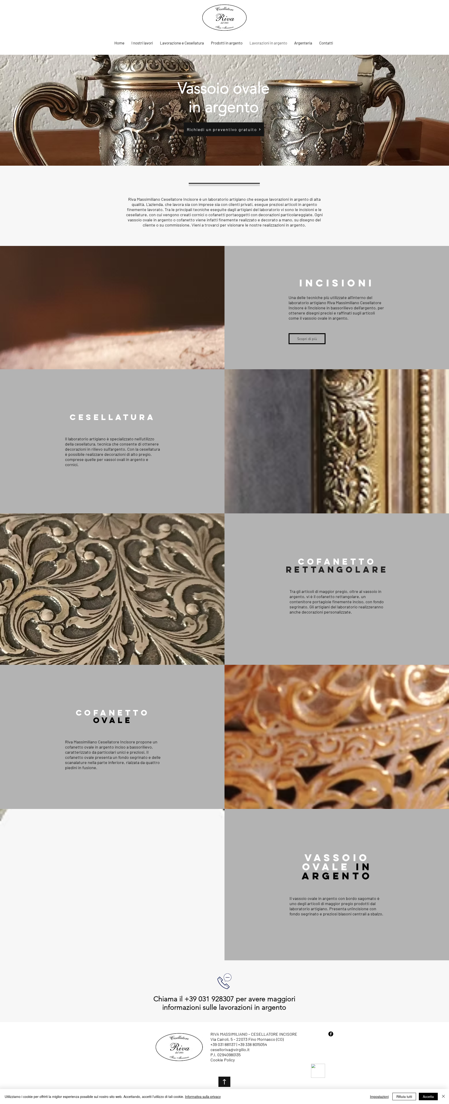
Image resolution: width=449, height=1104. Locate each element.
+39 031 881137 (222, 1044)
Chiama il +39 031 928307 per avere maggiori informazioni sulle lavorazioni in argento (224, 1003)
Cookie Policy (222, 1059)
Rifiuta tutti (404, 1096)
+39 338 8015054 (253, 1044)
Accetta (428, 1096)
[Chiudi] (443, 1096)
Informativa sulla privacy (203, 1096)
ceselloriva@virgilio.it (230, 1049)
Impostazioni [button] (379, 1096)
